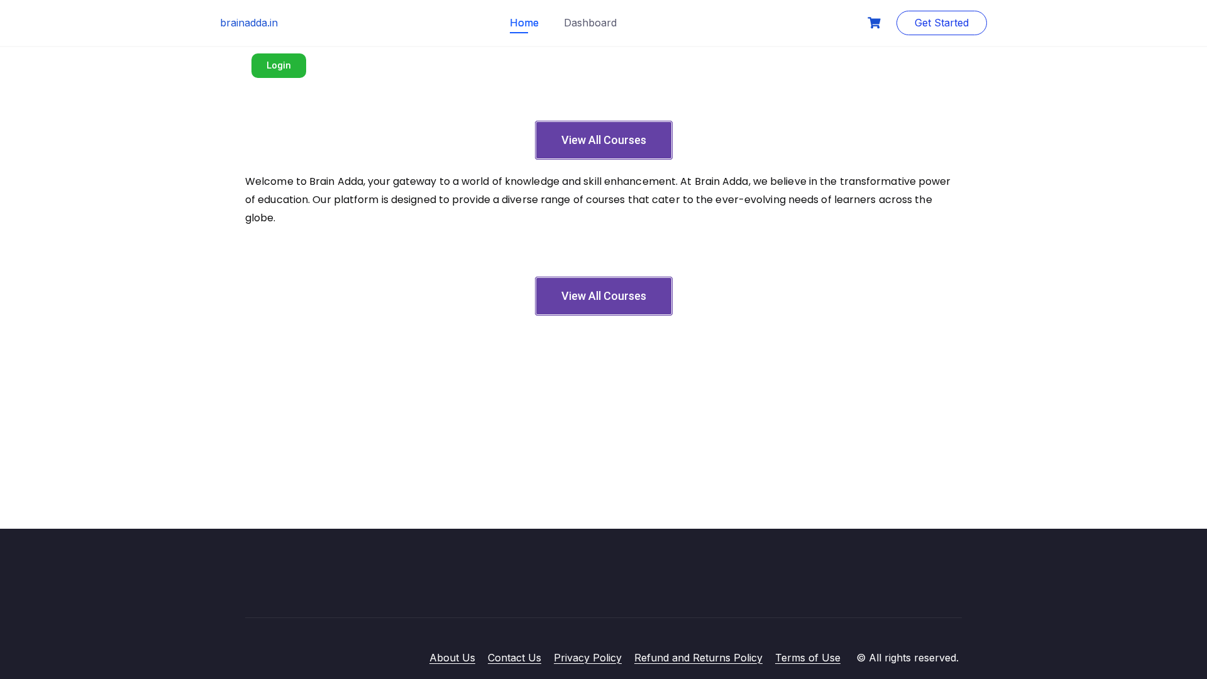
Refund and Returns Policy (698, 657)
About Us (452, 657)
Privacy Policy (588, 657)
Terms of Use (807, 657)
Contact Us (514, 657)
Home (524, 22)
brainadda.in (249, 22)
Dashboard (590, 22)
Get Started (942, 22)
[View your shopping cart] (876, 23)
